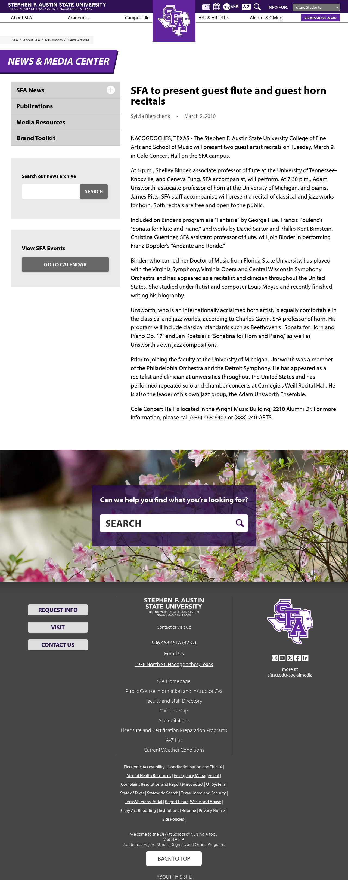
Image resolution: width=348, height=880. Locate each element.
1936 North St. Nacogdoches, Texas (174, 664)
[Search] (258, 6)
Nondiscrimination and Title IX (194, 766)
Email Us (174, 653)
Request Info (58, 610)
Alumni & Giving (266, 17)
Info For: (277, 7)
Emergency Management (196, 775)
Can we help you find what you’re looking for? (174, 499)
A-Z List (174, 739)
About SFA (21, 17)
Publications (34, 106)
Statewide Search (162, 793)
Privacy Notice (212, 810)
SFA (15, 40)
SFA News (30, 90)
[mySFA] (231, 6)
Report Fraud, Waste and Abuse (193, 801)
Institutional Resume (177, 810)
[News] (206, 6)
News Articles (78, 40)
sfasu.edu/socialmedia (290, 675)
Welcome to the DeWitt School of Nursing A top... (174, 834)
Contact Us (57, 644)
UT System (215, 784)
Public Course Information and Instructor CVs (174, 690)
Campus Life (137, 17)
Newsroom (54, 40)
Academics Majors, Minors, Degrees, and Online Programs (174, 844)
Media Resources (40, 122)
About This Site (174, 876)
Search (94, 191)
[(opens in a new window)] (275, 658)
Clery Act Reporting (138, 810)
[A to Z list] (246, 7)
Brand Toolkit (35, 138)
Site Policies (173, 819)
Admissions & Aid (320, 17)
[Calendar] (216, 6)
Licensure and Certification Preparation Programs (174, 730)
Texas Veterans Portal (143, 801)
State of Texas (132, 793)
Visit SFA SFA (173, 839)
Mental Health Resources (148, 775)
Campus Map (174, 710)
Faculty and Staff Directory (173, 700)
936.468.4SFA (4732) (174, 642)
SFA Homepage (174, 681)
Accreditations (173, 720)
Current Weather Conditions (174, 749)
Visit (58, 627)
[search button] (240, 523)
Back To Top (174, 858)
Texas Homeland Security (203, 793)
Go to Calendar (65, 264)
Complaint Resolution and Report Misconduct (162, 784)
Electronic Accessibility (144, 766)
